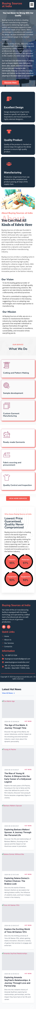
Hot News (28, 721)
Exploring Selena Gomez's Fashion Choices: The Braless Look (16, 881)
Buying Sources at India (12, 5)
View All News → (8, 693)
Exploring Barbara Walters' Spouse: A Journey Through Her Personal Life (17, 832)
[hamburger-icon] (32, 5)
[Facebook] (4, 627)
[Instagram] (8, 627)
